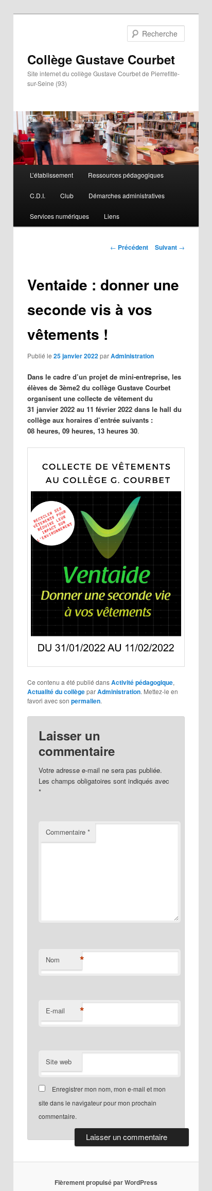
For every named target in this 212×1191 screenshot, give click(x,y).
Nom (64, 960)
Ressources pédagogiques (126, 174)
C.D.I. (37, 195)
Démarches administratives (127, 195)
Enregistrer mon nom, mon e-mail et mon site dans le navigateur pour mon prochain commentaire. (102, 1102)
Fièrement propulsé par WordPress (106, 1182)
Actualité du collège (56, 691)
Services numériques (59, 216)
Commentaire (68, 832)
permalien (85, 700)
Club (67, 195)
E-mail (64, 1011)
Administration (132, 355)
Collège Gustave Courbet (101, 59)
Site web (59, 1061)
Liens (111, 216)
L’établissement (51, 174)
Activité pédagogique (142, 682)
